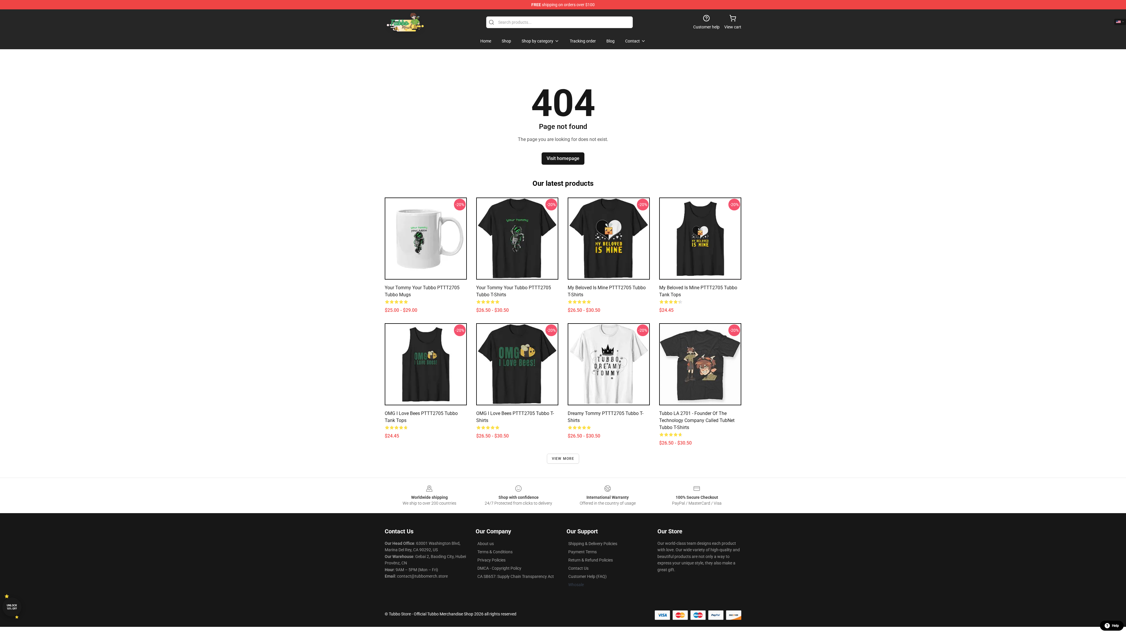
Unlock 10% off (12, 607)
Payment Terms (582, 551)
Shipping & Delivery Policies (592, 543)
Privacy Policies (491, 560)
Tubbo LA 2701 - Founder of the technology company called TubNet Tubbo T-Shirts (697, 420)
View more (563, 459)
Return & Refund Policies (590, 560)
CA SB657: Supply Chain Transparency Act (515, 576)
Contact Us (578, 568)
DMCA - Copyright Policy (499, 568)
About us (485, 543)
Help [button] (1115, 626)
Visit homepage (563, 158)
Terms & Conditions (495, 551)
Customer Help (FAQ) (587, 576)
